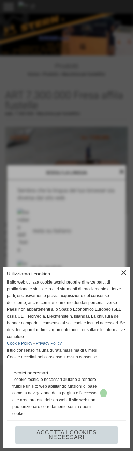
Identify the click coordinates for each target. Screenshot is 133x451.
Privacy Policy (49, 343)
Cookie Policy (19, 343)
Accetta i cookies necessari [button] (66, 435)
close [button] (124, 273)
